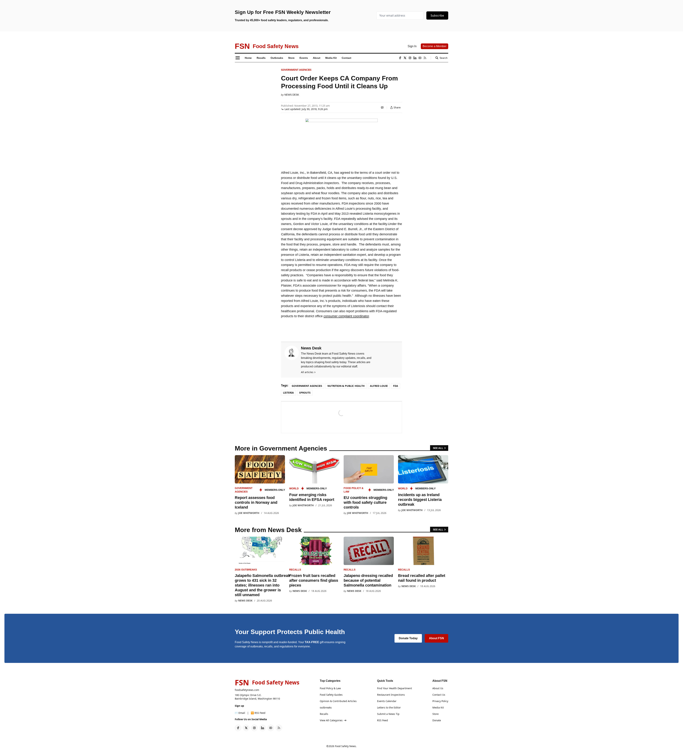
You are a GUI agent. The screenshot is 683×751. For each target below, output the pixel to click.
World (294, 488)
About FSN (436, 638)
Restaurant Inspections (391, 694)
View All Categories (331, 720)
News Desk (291, 94)
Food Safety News (345, 746)
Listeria (288, 392)
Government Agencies (296, 69)
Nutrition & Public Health (346, 386)
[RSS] (425, 57)
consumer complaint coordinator (346, 316)
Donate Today (408, 638)
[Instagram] (410, 57)
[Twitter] (405, 57)
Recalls (295, 569)
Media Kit (438, 707)
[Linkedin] (415, 57)
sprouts (305, 392)
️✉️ (240, 713)
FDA (395, 386)
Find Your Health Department (394, 688)
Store (435, 714)
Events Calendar (386, 701)
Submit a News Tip (388, 714)
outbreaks (326, 707)
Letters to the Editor (389, 707)
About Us (437, 688)
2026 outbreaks (246, 569)
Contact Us (438, 694)
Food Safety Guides (331, 694)
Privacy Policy (440, 701)
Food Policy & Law (330, 688)
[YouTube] (420, 57)
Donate (436, 720)
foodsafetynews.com (247, 690)
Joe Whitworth (248, 513)
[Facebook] (400, 57)
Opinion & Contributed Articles (338, 701)
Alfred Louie (379, 386)
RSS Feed (382, 720)
